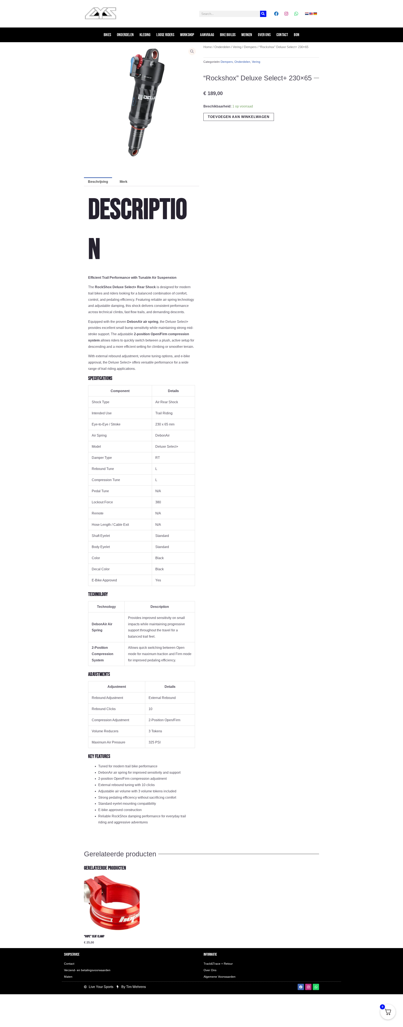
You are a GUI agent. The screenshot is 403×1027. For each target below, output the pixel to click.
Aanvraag (207, 35)
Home (207, 47)
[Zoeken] (263, 14)
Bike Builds (228, 35)
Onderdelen (125, 35)
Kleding (145, 35)
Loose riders (165, 35)
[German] (315, 13)
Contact (282, 35)
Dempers (250, 47)
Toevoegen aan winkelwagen (239, 117)
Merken (246, 35)
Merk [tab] (123, 181)
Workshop (187, 35)
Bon (296, 35)
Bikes (107, 35)
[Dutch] (307, 13)
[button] (192, 51)
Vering (237, 47)
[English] (311, 13)
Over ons (264, 35)
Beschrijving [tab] (98, 181)
